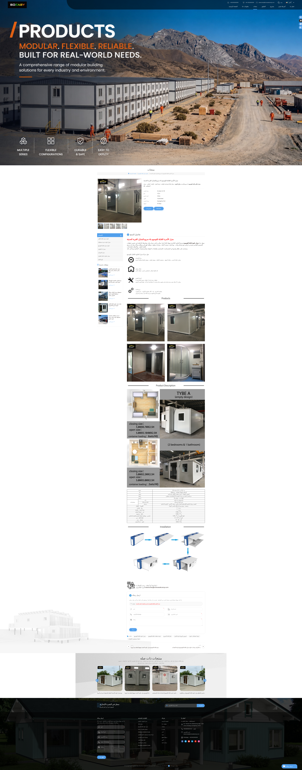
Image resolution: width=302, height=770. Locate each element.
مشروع (272, 7)
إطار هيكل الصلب (141, 740)
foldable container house (144, 732)
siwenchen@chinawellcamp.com (266, 2)
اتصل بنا (292, 7)
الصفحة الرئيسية (233, 7)
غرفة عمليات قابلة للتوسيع (154, 636)
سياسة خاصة (164, 743)
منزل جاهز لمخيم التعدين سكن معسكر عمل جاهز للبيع (114, 270)
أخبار (163, 732)
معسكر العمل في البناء (142, 729)
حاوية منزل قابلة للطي (103, 239)
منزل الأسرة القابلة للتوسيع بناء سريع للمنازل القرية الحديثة (148, 604)
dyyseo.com (165, 766)
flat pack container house (144, 745)
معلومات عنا (245, 7)
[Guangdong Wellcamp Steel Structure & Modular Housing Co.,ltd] (17, 4)
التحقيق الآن (148, 208)
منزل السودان (101, 253)
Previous (97, 680)
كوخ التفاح (100, 259)
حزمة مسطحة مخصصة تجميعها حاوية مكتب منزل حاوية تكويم (114, 317)
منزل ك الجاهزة (102, 249)
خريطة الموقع (164, 737)
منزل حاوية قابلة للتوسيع (140, 636)
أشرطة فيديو (282, 7)
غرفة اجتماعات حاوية (194, 636)
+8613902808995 (234, 2)
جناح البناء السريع (167, 636)
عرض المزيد (111, 275)
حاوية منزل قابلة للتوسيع (143, 173)
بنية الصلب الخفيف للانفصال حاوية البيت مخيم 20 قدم (115, 281)
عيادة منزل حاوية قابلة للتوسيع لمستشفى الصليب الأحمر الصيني (137, 693)
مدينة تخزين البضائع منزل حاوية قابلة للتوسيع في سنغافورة (109, 693)
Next (204, 680)
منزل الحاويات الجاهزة (142, 721)
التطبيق (264, 7)
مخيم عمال (140, 724)
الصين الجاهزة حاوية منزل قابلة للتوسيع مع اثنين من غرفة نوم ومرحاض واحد (192, 693)
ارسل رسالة (289, 766)
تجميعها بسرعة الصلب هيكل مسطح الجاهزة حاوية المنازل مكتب (115, 294)
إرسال (101, 757)
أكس (163, 740)
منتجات (255, 7)
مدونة (163, 735)
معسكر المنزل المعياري (143, 737)
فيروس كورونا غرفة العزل (180, 636)
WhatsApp (158, 208)
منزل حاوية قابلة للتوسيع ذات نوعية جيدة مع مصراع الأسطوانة (164, 693)
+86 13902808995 (249, 2)
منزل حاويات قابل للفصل (104, 256)
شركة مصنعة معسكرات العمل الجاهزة (145, 735)
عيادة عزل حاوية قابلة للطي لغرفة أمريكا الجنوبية (115, 304)
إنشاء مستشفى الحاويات (134, 639)
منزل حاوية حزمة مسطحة (104, 242)
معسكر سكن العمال (142, 743)
